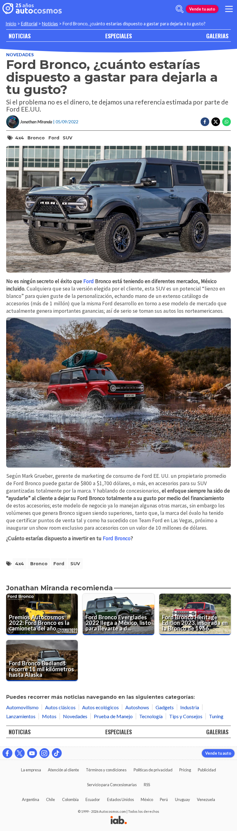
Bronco (36, 138)
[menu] (229, 9)
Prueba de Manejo (113, 716)
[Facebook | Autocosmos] (7, 753)
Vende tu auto (202, 8)
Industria (189, 707)
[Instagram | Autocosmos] (44, 753)
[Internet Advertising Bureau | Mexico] (118, 820)
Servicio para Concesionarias (112, 784)
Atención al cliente (63, 769)
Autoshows (137, 707)
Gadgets (165, 707)
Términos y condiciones (106, 769)
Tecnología (151, 716)
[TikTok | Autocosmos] (57, 753)
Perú (164, 799)
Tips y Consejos (185, 716)
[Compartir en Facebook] (205, 121)
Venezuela (206, 799)
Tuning (216, 716)
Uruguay (182, 799)
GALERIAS (217, 36)
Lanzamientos (20, 716)
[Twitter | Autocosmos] (20, 753)
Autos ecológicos (100, 707)
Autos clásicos (60, 707)
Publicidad (207, 769)
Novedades (20, 54)
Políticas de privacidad (153, 769)
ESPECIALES (118, 36)
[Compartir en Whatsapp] (226, 121)
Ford (53, 138)
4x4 (19, 138)
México (147, 799)
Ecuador (92, 799)
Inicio (11, 23)
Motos (49, 716)
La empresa (31, 769)
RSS (147, 784)
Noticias (50, 23)
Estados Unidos (120, 799)
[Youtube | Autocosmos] (32, 753)
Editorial (29, 23)
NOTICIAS (20, 36)
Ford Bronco (117, 538)
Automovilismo (22, 707)
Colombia (70, 799)
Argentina (30, 799)
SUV (67, 138)
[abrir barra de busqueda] (179, 9)
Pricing (185, 769)
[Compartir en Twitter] (215, 121)
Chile (50, 799)
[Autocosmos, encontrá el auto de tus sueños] (32, 9)
